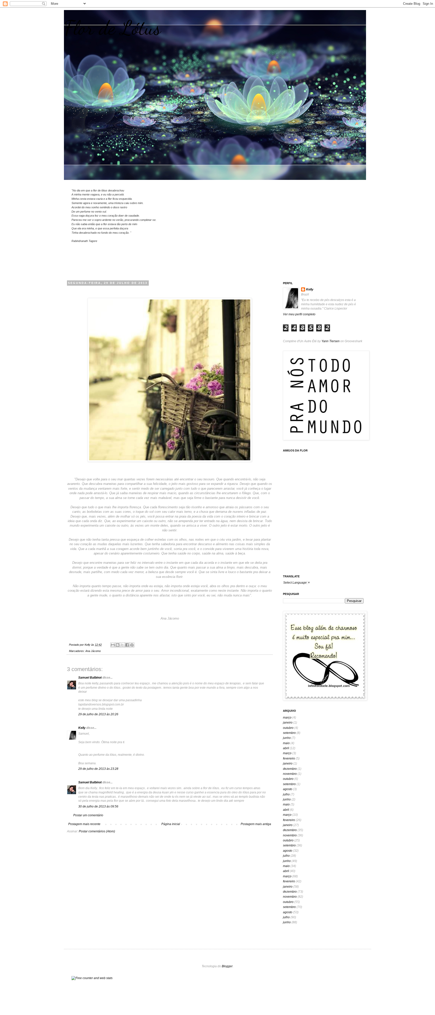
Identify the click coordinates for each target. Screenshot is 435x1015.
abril (286, 748)
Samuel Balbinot (90, 677)
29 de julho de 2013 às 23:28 (98, 769)
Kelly (82, 728)
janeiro (288, 722)
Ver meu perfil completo (299, 314)
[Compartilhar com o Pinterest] (131, 644)
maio (286, 743)
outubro (288, 728)
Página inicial (170, 824)
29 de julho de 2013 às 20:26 (98, 714)
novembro (290, 774)
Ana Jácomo (93, 650)
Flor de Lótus (112, 28)
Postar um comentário (88, 815)
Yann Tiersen (330, 341)
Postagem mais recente (84, 824)
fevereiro (289, 758)
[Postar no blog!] (117, 644)
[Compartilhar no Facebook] (127, 644)
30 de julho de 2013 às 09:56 (98, 806)
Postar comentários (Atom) (97, 831)
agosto (287, 789)
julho (286, 794)
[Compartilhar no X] (122, 644)
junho (287, 738)
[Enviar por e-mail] (112, 644)
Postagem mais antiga (256, 824)
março (287, 717)
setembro (289, 733)
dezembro (290, 769)
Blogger (227, 966)
